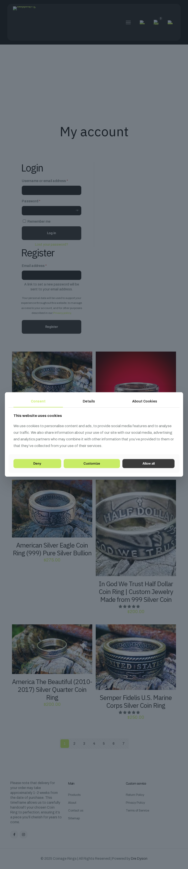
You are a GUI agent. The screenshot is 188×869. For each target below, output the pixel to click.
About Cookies (144, 401)
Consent (38, 401)
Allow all (148, 463)
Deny (37, 463)
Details (89, 401)
